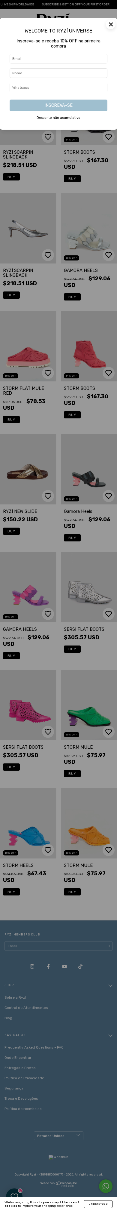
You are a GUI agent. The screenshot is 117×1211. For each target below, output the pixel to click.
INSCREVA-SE (58, 105)
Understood (98, 1204)
